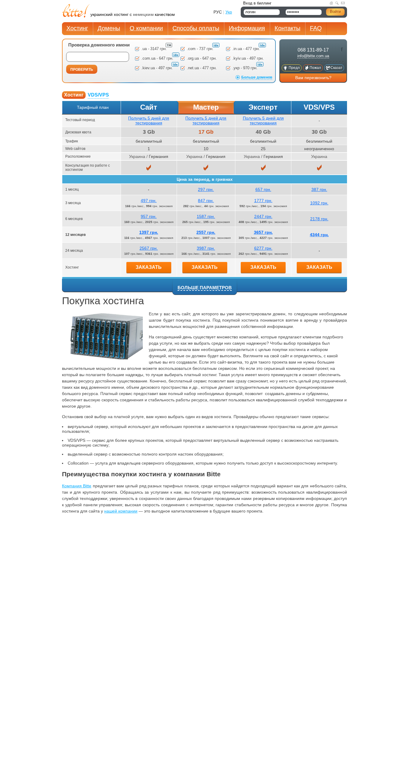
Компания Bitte (76, 485)
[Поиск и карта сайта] (337, 3)
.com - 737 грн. (201, 48)
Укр (228, 12)
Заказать (149, 267)
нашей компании (120, 511)
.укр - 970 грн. (245, 68)
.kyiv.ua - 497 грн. (248, 58)
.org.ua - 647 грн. (202, 58)
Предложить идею (294, 68)
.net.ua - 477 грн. (202, 68)
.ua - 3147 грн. (154, 48)
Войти (335, 11)
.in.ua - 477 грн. (246, 48)
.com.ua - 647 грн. (158, 58)
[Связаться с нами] (343, 3)
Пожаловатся (315, 68)
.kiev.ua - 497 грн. (157, 68)
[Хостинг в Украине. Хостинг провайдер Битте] (76, 11)
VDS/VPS (98, 94)
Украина (137, 156)
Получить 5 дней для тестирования (148, 120)
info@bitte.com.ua (313, 56)
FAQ (316, 28)
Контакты (287, 28)
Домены (109, 28)
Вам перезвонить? (313, 77)
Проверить (81, 69)
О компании (146, 28)
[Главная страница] (331, 3)
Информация (247, 28)
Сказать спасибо (337, 68)
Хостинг (77, 28)
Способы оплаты (195, 28)
